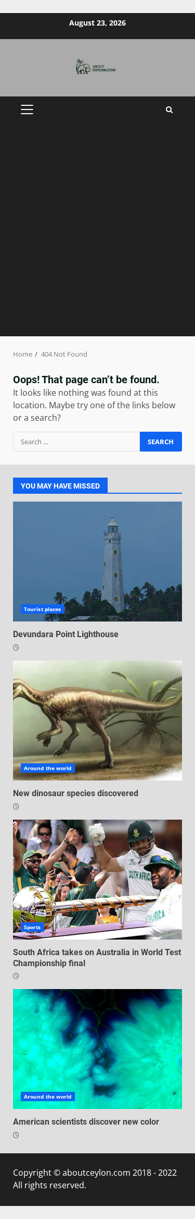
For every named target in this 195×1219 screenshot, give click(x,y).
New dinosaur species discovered (97, 721)
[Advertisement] (97, 233)
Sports (32, 927)
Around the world (48, 768)
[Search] (169, 110)
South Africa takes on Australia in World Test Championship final (97, 880)
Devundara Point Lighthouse (97, 561)
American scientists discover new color (97, 1049)
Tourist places (42, 609)
